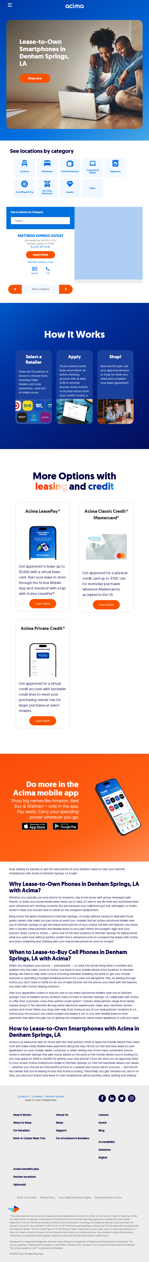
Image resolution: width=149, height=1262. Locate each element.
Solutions (104, 1150)
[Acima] (74, 7)
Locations (23, 1096)
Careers (103, 1115)
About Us (62, 1115)
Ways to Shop (22, 1123)
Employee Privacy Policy (108, 1197)
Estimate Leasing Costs (40, 262)
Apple (35, 827)
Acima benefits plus (26, 1169)
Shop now (35, 78)
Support (61, 1130)
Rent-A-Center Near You (29, 1138)
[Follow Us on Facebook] (100, 1101)
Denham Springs (54, 1096)
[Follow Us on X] (120, 1101)
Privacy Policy (47, 1197)
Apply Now (40, 255)
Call (48, 273)
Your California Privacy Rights (75, 1197)
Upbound (19, 1184)
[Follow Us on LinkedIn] (110, 1101)
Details (34, 273)
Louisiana (37, 1096)
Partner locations (24, 1177)
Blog (101, 1130)
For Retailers (21, 1130)
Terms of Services (26, 1197)
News (59, 1123)
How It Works (22, 1115)
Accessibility (106, 1142)
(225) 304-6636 (41, 246)
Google (66, 827)
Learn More (42, 603)
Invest (102, 1123)
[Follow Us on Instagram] (129, 1101)
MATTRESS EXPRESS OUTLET (40, 235)
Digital (102, 1157)
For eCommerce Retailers (72, 1138)
